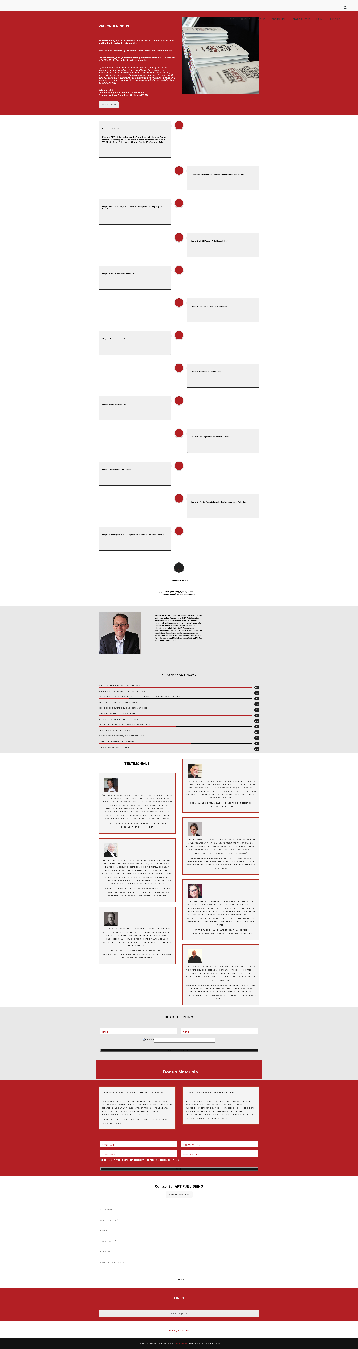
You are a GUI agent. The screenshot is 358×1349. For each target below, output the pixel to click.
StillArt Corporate (179, 1313)
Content (245, 19)
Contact (335, 19)
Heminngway (182, 1343)
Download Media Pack (179, 1194)
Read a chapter (301, 19)
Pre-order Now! (109, 105)
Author (261, 19)
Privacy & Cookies (179, 1330)
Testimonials (279, 19)
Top (232, 19)
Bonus (320, 19)
